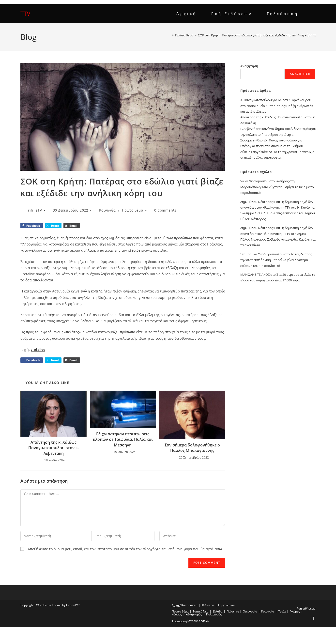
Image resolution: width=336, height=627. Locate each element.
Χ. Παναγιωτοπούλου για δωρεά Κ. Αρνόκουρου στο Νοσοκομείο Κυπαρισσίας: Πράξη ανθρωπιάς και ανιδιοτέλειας (276, 106)
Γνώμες (295, 611)
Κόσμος (177, 614)
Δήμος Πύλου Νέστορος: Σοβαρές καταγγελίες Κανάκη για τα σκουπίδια (278, 239)
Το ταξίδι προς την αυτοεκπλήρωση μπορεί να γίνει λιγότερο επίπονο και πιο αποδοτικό (276, 260)
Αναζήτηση (249, 66)
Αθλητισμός (194, 614)
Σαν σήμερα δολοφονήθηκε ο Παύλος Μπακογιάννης (192, 447)
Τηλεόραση (179, 621)
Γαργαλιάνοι (226, 605)
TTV (25, 13)
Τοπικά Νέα (200, 611)
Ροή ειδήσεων (306, 608)
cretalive (38, 349)
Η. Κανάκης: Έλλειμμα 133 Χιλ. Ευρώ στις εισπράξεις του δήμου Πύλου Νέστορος (277, 213)
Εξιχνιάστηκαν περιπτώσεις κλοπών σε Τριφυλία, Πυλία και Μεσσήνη (123, 439)
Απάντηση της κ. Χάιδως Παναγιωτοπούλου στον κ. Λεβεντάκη (53, 448)
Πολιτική (233, 611)
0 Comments (165, 210)
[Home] (169, 35)
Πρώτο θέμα (132, 210)
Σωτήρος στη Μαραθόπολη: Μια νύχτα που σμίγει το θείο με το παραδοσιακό (277, 187)
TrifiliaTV (34, 210)
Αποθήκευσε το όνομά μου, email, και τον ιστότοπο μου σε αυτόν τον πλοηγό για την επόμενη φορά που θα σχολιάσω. (125, 549)
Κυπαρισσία (189, 605)
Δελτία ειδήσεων (198, 621)
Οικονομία (250, 611)
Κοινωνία (107, 210)
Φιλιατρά (207, 605)
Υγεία (282, 611)
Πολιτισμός (214, 614)
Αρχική (176, 605)
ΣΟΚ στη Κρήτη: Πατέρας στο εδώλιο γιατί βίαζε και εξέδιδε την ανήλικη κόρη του (258, 35)
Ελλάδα (217, 611)
